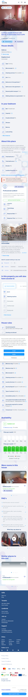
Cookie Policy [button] (5, 344)
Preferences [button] (10, 346)
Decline (14, 354)
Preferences (14, 357)
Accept (14, 350)
